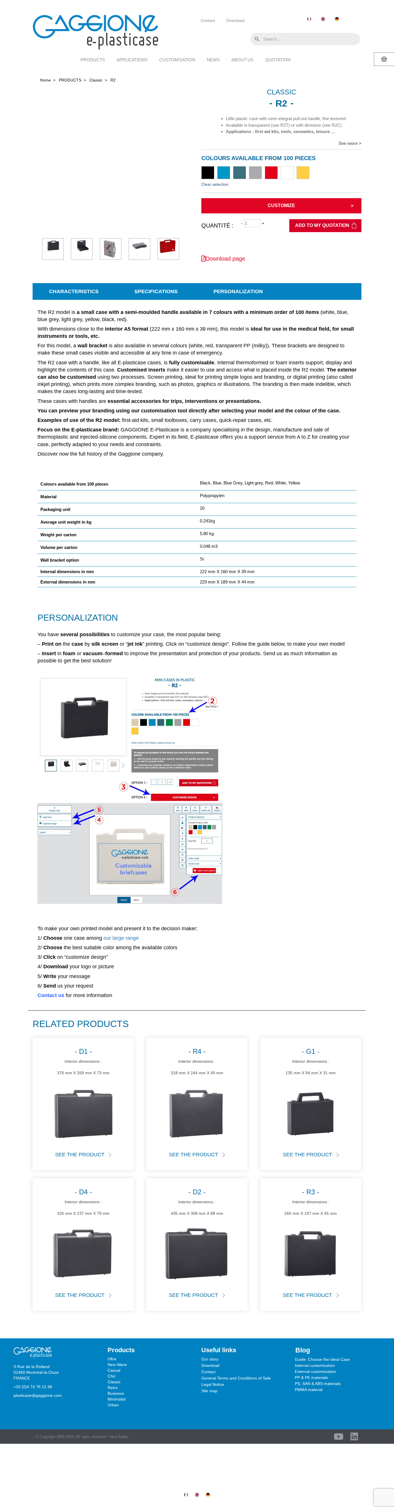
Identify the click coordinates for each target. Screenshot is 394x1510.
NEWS (213, 59)
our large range (121, 938)
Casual (114, 1370)
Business (116, 1393)
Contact (208, 20)
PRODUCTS (92, 59)
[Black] (208, 172)
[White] (287, 172)
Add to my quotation (322, 225)
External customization (315, 1371)
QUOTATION (277, 59)
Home (45, 80)
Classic (95, 80)
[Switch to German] (337, 19)
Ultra (112, 1358)
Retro (113, 1387)
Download (235, 20)
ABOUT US (242, 59)
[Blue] (223, 172)
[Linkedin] (354, 1436)
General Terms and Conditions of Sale (236, 1378)
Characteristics (74, 291)
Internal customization (315, 1365)
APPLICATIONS (132, 59)
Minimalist (117, 1399)
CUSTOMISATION (177, 59)
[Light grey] (255, 172)
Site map (209, 1390)
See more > (350, 143)
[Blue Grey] (239, 172)
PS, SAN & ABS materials (318, 1383)
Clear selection (214, 184)
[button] (244, 38)
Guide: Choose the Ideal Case (322, 1359)
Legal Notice (212, 1384)
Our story (209, 1359)
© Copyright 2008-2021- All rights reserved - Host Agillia (81, 1437)
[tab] (74, 291)
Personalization (238, 291)
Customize (281, 205)
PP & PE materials (311, 1377)
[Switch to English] (323, 19)
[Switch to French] (309, 19)
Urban (113, 1405)
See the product (79, 1154)
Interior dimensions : (83, 1061)
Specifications (156, 291)
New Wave (117, 1364)
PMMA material (308, 1389)
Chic (112, 1376)
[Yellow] (303, 172)
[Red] (271, 172)
